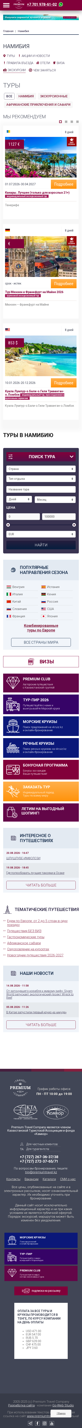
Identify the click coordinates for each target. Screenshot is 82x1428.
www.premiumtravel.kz (43, 1416)
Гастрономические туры (25, 937)
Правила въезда (20, 63)
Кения (51, 594)
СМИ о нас (68, 1179)
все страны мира (41, 642)
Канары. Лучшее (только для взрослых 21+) (37, 192)
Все (9, 96)
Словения (19, 609)
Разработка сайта (21, 1405)
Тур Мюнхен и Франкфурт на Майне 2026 (34, 292)
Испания (53, 587)
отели (45, 63)
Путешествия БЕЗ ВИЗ (24, 931)
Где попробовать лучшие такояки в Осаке (35, 873)
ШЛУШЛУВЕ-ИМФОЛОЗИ (23, 858)
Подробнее (63, 184)
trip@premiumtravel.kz (41, 1172)
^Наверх (61, 1413)
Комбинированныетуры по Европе (41, 627)
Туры (11, 56)
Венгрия (18, 587)
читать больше (41, 885)
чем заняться (44, 70)
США (50, 609)
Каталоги (49, 1179)
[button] (60, 121)
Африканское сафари (24, 943)
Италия (17, 594)
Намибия (26, 96)
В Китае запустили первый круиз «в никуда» (36, 1012)
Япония (52, 616)
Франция (18, 616)
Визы (47, 662)
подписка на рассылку (46, 1291)
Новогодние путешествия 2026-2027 (35, 955)
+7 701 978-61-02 (42, 4)
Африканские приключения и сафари (38, 105)
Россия (52, 601)
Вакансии (31, 1179)
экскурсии (17, 70)
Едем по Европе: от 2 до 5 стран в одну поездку (37, 923)
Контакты (13, 1179)
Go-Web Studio (63, 1405)
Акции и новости (36, 56)
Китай (16, 601)
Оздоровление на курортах (28, 949)
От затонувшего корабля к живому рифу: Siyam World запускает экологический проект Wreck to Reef (40, 994)
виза (61, 63)
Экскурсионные (53, 96)
